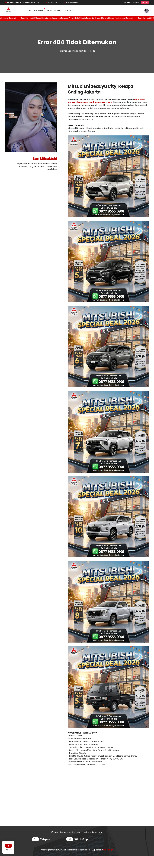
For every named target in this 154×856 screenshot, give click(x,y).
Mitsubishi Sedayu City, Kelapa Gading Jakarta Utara (106, 101)
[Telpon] (36, 839)
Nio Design (108, 849)
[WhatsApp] (70, 839)
